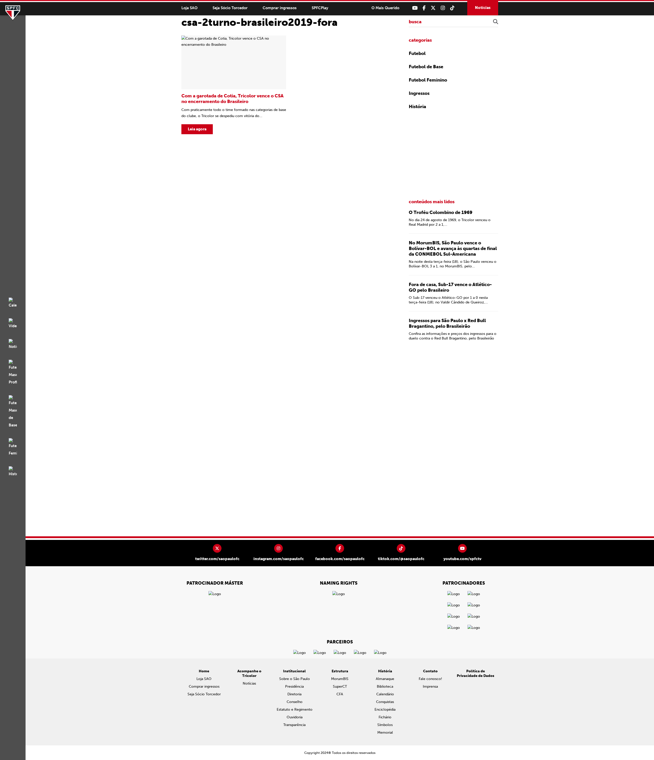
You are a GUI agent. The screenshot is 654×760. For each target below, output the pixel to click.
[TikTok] (452, 8)
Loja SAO (189, 8)
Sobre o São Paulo (294, 679)
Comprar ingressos (280, 8)
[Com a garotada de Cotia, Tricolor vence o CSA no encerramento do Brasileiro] (233, 85)
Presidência (294, 686)
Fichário (385, 717)
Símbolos (385, 725)
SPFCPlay (320, 8)
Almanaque (385, 679)
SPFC (12, 12)
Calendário (385, 694)
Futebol (417, 53)
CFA (339, 694)
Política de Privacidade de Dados (475, 673)
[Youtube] (414, 8)
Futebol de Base (426, 67)
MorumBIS (339, 679)
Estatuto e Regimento (294, 709)
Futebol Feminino (428, 80)
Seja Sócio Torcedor (230, 8)
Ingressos (419, 93)
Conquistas (385, 702)
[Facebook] (424, 8)
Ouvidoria (294, 717)
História (417, 106)
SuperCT (340, 686)
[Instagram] (443, 8)
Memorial (385, 732)
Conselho (294, 702)
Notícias (483, 7)
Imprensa (430, 686)
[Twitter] (433, 8)
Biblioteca (385, 686)
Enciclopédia (385, 709)
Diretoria (294, 694)
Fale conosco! (430, 679)
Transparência (294, 725)
